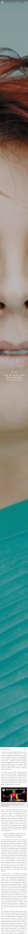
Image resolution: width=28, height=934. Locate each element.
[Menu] (26, 2)
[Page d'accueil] (2, 2)
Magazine (14, 372)
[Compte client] (20, 2)
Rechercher (23, 2)
